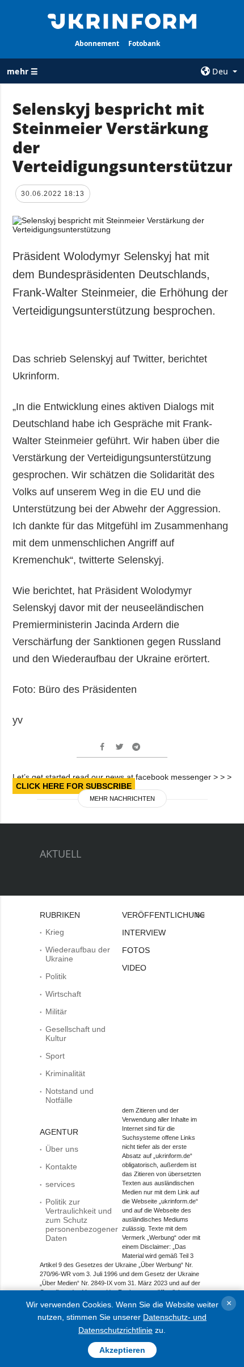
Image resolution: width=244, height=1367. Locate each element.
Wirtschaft (63, 993)
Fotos (136, 950)
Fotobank (144, 43)
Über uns (61, 1148)
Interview (144, 932)
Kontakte (61, 1166)
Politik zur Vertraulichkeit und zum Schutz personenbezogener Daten (81, 1220)
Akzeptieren (122, 1350)
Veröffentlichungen (169, 914)
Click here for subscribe (74, 786)
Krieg (54, 932)
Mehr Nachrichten (122, 798)
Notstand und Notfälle (69, 1095)
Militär (56, 1011)
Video (134, 967)
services (60, 1184)
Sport (55, 1055)
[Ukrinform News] (122, 20)
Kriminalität (65, 1073)
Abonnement (97, 43)
